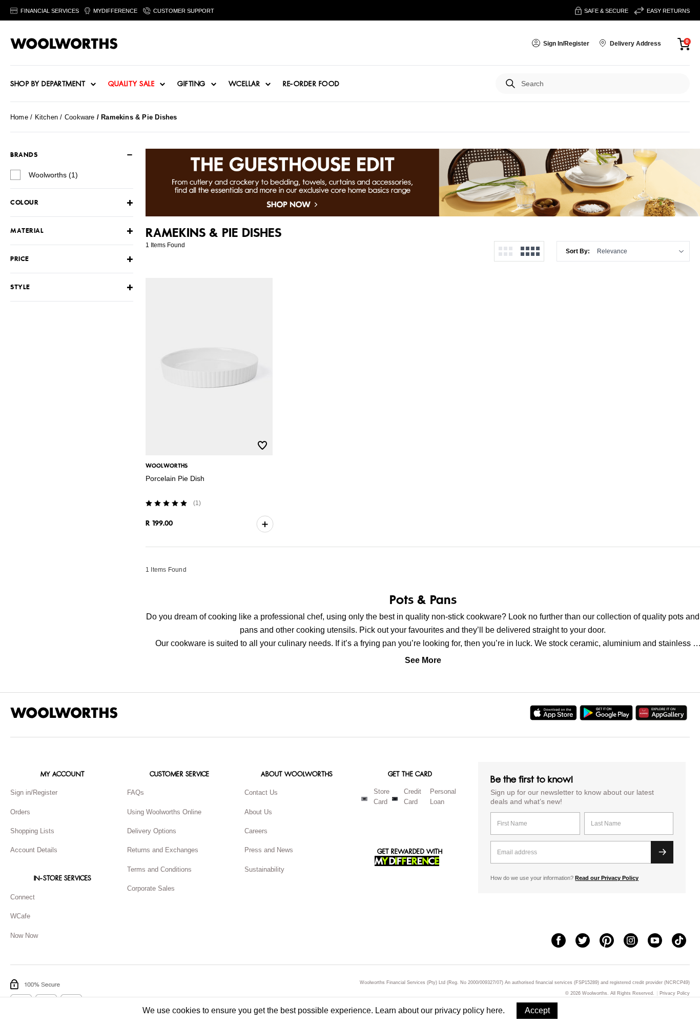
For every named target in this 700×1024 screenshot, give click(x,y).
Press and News (268, 850)
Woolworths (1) (53, 175)
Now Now (24, 935)
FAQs (135, 792)
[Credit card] (395, 799)
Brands (23, 154)
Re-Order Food (311, 84)
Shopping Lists (32, 831)
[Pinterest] (612, 941)
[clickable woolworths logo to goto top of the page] (64, 712)
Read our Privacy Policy (607, 878)
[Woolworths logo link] (64, 43)
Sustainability (264, 869)
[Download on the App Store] (555, 712)
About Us (258, 812)
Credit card (412, 797)
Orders (20, 812)
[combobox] (601, 83)
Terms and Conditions (159, 869)
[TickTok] (684, 941)
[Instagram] (636, 941)
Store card (381, 797)
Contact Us (261, 792)
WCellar (244, 84)
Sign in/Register (33, 792)
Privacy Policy (675, 993)
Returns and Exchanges (162, 850)
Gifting (191, 84)
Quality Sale (131, 84)
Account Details (33, 850)
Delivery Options (151, 831)
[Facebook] (563, 941)
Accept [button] (537, 1010)
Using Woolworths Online (164, 812)
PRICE (19, 259)
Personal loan (443, 797)
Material (27, 231)
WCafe (20, 916)
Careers (255, 831)
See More (423, 660)
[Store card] (364, 799)
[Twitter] (587, 941)
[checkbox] (15, 175)
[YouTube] (660, 941)
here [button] (494, 1010)
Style (20, 287)
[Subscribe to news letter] (662, 852)
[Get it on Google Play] (607, 712)
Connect (22, 897)
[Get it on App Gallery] (662, 712)
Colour (24, 203)
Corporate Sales (151, 888)
